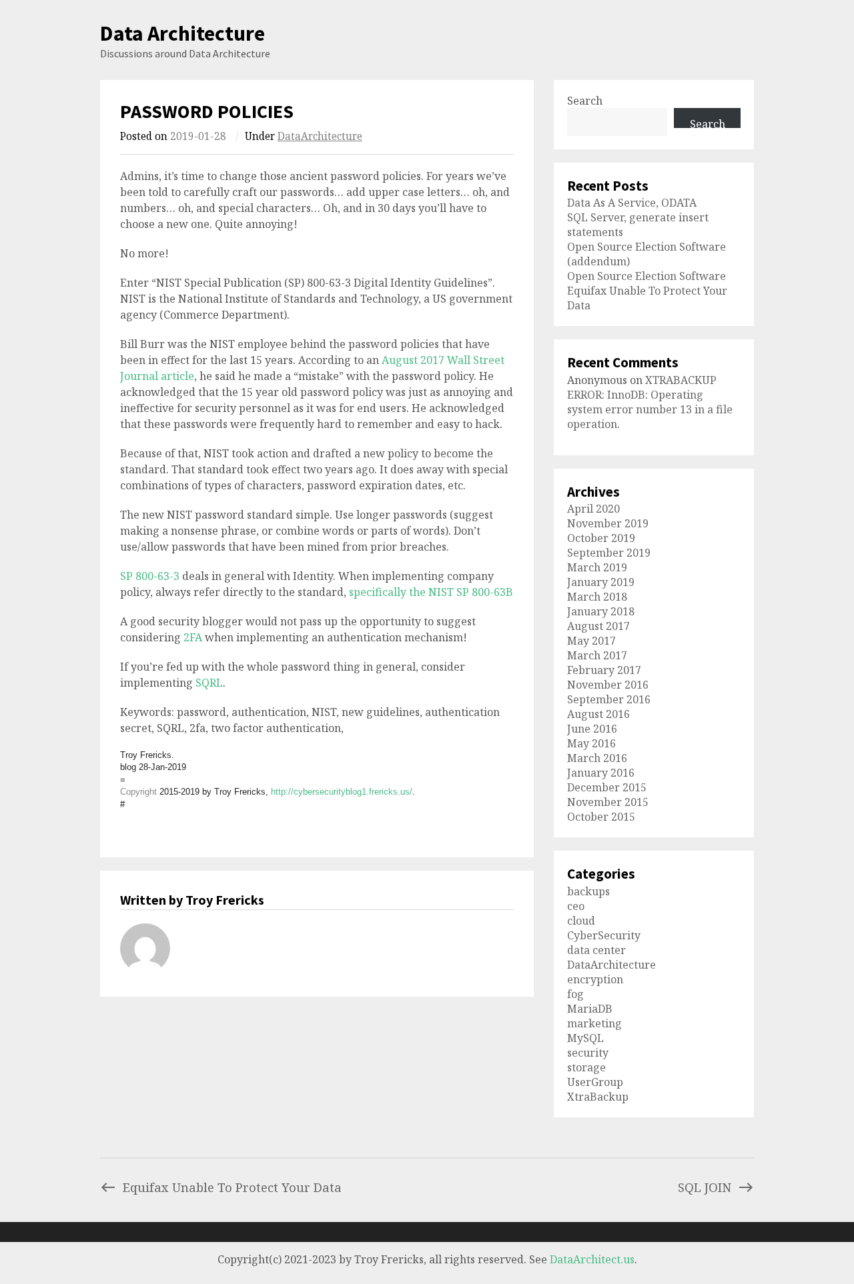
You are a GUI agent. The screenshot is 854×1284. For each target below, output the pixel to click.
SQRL (209, 682)
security (587, 1052)
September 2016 (609, 699)
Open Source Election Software (646, 276)
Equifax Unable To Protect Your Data (232, 1187)
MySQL (585, 1038)
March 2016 (597, 758)
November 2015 (608, 802)
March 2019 (597, 567)
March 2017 (597, 655)
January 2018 (600, 611)
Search (584, 100)
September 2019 (609, 552)
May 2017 (591, 640)
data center (596, 950)
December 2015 (607, 787)
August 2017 (598, 626)
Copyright (138, 792)
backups (588, 891)
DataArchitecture (320, 136)
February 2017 (604, 670)
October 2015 (601, 816)
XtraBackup (597, 1096)
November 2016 (608, 684)
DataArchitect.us (592, 1259)
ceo (575, 906)
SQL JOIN (704, 1187)
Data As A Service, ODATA (632, 202)
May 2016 (591, 743)
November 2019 (608, 523)
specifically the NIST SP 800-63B (431, 592)
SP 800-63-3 (149, 576)
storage (586, 1067)
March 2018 (597, 596)
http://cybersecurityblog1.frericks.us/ (341, 792)
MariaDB (589, 1008)
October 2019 (601, 538)
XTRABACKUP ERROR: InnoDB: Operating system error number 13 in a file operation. (650, 402)
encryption (595, 979)
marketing (594, 1023)
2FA (192, 637)
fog (575, 994)
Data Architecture (182, 33)
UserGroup (595, 1082)
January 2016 (600, 772)
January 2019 (600, 582)
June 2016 (592, 728)
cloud (581, 920)
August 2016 (598, 714)
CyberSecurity (603, 935)
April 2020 (593, 508)
